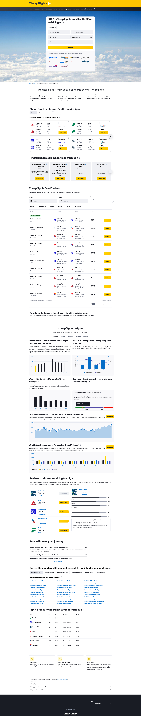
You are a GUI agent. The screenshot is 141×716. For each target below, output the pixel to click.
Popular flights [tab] (89, 572)
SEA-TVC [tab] (85, 321)
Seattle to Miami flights (90, 599)
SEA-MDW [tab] (63, 321)
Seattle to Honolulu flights (36, 590)
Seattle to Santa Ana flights (37, 596)
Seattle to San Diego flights (37, 594)
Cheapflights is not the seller (38, 684)
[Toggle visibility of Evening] (54, 469)
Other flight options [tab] (77, 572)
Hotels (61, 9)
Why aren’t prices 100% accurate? (40, 690)
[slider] (113, 202)
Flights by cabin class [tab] (62, 572)
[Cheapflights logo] (38, 3)
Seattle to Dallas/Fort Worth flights (66, 585)
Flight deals (68, 9)
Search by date (39, 9)
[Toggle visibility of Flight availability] (88, 372)
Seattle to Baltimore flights (64, 603)
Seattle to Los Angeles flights (64, 580)
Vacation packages (51, 9)
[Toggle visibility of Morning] (34, 469)
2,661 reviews (42, 532)
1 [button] (93, 304)
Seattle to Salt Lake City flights (65, 601)
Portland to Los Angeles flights (92, 590)
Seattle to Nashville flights (37, 601)
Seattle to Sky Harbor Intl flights (65, 583)
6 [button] (107, 304)
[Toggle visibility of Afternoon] (47, 469)
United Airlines (42, 509)
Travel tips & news (86, 9)
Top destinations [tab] (100, 572)
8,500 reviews (42, 505)
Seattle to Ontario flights (90, 580)
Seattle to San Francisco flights (38, 585)
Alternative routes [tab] (35, 572)
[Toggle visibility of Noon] (41, 469)
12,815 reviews (42, 495)
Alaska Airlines (42, 491)
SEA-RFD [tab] (71, 321)
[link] (39, 178)
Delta (39, 500)
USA (34, 83)
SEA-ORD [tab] (78, 321)
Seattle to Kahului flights (63, 596)
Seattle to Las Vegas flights (37, 580)
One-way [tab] (57, 113)
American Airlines (42, 518)
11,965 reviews (42, 523)
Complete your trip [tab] (49, 572)
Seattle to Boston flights (36, 599)
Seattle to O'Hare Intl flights (37, 587)
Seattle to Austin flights (90, 596)
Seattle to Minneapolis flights (92, 594)
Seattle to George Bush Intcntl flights (94, 601)
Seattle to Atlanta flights (36, 592)
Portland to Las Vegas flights (64, 587)
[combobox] (52, 27)
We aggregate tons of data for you (40, 687)
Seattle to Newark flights (36, 583)
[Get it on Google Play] (66, 713)
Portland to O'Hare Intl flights (65, 599)
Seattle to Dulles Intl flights (91, 592)
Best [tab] (40, 113)
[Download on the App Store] (73, 713)
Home (31, 9)
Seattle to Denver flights (90, 583)
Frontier (40, 527)
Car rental (76, 9)
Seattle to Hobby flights (63, 594)
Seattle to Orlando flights (91, 587)
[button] (63, 23)
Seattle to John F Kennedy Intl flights (93, 585)
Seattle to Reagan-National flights (66, 592)
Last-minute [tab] (48, 113)
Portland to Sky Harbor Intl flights (93, 603)
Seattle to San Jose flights (36, 603)
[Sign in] (94, 9)
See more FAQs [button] (58, 561)
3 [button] (100, 304)
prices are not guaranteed (62, 679)
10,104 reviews (42, 514)
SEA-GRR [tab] (55, 321)
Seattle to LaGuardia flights (64, 590)
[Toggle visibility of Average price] (98, 372)
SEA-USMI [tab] (55, 336)
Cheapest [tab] (33, 113)
